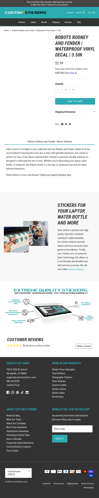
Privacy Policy (59, 483)
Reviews (68, 22)
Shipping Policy (72, 483)
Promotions (58, 396)
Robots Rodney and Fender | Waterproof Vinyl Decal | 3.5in (36, 30)
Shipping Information (65, 111)
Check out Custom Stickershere (55, 174)
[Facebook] (7, 392)
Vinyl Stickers (58, 373)
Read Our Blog (13, 415)
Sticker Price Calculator (63, 369)
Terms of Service (87, 483)
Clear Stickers (59, 381)
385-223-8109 (12, 381)
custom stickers (76, 269)
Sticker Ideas (58, 392)
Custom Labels (59, 385)
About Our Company (16, 423)
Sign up (59, 438)
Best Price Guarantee (16, 427)
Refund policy (89, 487)
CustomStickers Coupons (18, 446)
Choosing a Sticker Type (18, 435)
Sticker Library (59, 389)
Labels (33, 22)
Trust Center (12, 450)
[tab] (49, 142)
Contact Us (46, 483)
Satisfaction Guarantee (17, 431)
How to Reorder (14, 438)
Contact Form (13, 385)
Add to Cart (75, 101)
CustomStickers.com (19, 482)
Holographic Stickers (62, 377)
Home (6, 30)
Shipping (56, 22)
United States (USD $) (14, 473)
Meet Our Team (13, 419)
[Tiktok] (22, 392)
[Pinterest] (17, 392)
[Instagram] (12, 392)
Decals (44, 22)
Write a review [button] (83, 346)
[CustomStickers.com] (25, 12)
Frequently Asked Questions (20, 442)
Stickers (21, 22)
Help (79, 22)
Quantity (59, 83)
